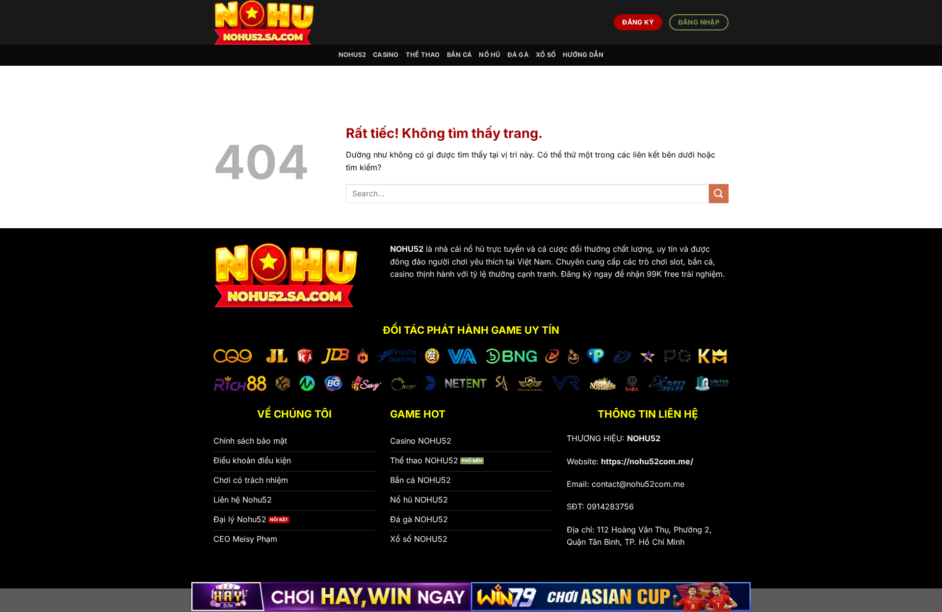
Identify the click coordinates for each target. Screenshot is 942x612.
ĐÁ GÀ (518, 54)
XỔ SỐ (546, 54)
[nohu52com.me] (270, 22)
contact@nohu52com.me (638, 484)
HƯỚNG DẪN (583, 54)
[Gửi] (719, 193)
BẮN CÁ (459, 54)
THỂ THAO (423, 54)
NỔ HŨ (489, 54)
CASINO (386, 54)
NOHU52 (352, 54)
